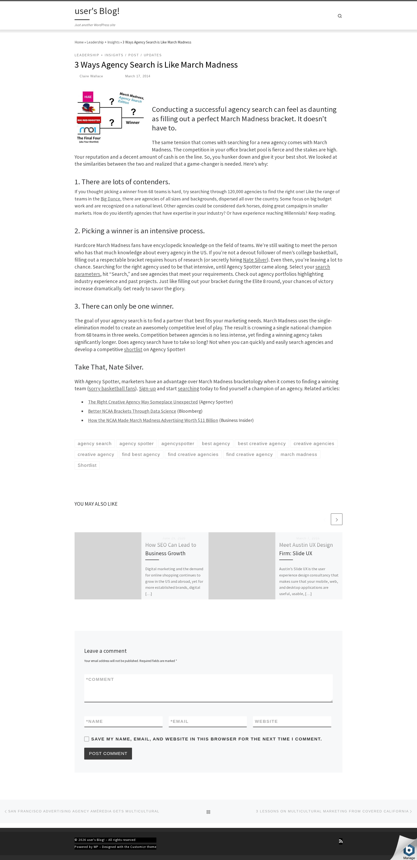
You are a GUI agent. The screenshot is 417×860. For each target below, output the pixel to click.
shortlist (133, 349)
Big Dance (110, 199)
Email (180, 721)
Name (94, 721)
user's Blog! (96, 840)
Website (266, 721)
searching (188, 388)
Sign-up (147, 388)
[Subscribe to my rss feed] (340, 841)
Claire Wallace (91, 76)
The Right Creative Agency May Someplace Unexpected (143, 402)
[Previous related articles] (324, 519)
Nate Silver (255, 259)
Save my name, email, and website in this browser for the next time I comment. (206, 739)
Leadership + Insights (103, 42)
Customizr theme (143, 847)
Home (79, 42)
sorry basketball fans (112, 388)
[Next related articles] (336, 519)
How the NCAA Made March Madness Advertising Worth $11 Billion (153, 420)
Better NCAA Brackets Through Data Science (132, 411)
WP (96, 847)
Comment (100, 679)
